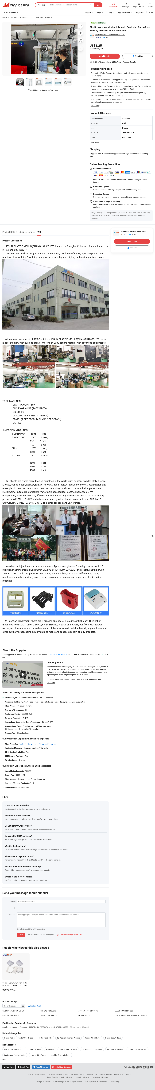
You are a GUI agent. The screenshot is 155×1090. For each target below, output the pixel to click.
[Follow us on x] (137, 1067)
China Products (40, 1074)
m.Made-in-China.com (83, 1077)
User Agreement (90, 1082)
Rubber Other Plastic (92, 1038)
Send (21, 935)
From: (13, 901)
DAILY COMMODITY (9, 1015)
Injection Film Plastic (38, 1055)
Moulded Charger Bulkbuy (60, 1055)
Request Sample (129, 62)
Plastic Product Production (92, 1049)
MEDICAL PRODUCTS (48, 1011)
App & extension (124, 12)
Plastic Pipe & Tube (45, 1038)
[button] (91, 5)
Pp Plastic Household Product (68, 1038)
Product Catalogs (36, 1006)
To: (15, 908)
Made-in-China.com (67, 1077)
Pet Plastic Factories (33, 1049)
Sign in (150, 6)
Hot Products (28, 1074)
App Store (9, 1067)
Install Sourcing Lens (63, 1067)
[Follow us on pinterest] (148, 1067)
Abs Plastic (50, 1049)
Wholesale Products (77, 1074)
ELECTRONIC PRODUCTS (87, 1011)
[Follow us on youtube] (144, 1067)
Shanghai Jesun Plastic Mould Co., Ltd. (110, 35)
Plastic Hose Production (137, 1049)
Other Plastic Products (43, 17)
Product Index (118, 1074)
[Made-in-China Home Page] (15, 5)
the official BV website (58, 654)
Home (4, 17)
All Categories (11, 12)
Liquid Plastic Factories (68, 1049)
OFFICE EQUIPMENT (47, 1015)
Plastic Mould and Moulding (44, 744)
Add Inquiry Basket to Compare (44, 90)
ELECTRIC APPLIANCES (124, 1011)
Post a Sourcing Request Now (69, 935)
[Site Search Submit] (98, 4)
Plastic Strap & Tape (25, 1038)
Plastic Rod (8, 1038)
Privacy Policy (114, 1082)
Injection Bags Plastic (115, 1049)
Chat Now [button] (139, 56)
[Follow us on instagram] (141, 1067)
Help (110, 12)
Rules (151, 12)
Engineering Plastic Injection (14, 1055)
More (4, 1059)
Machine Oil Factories (12, 1049)
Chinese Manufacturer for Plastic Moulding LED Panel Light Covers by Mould (15, 985)
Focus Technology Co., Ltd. (61, 1082)
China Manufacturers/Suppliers (58, 1074)
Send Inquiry (104, 56)
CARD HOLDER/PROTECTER (13, 1011)
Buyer (99, 12)
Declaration (103, 1082)
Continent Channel (106, 1074)
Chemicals (13, 17)
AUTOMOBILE (83, 1015)
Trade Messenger (40, 1067)
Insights (128, 1074)
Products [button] (41, 5)
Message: (12, 914)
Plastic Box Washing (113, 1038)
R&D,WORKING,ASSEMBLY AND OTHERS (130, 1015)
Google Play (23, 1067)
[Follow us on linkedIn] (151, 1067)
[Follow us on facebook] (133, 1067)
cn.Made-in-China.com (100, 1077)
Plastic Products (26, 17)
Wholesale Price (92, 1074)
